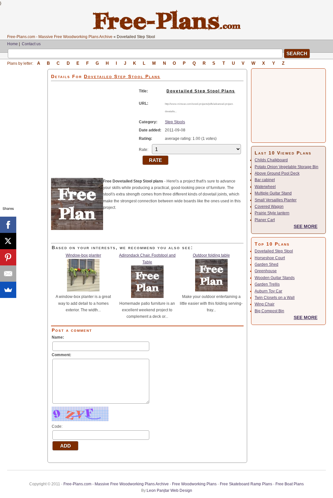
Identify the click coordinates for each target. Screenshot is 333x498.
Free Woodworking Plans (194, 484)
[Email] (8, 273)
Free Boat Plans (289, 484)
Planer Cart (265, 220)
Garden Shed (266, 264)
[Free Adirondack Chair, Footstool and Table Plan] (147, 296)
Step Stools (175, 122)
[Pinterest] (8, 257)
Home (12, 44)
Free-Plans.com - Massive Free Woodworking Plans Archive (60, 36)
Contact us (31, 44)
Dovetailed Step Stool (274, 251)
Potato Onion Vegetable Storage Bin (286, 167)
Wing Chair (264, 304)
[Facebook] (8, 225)
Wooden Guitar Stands (275, 278)
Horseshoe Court (270, 258)
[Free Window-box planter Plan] (83, 290)
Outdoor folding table (211, 255)
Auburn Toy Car (268, 291)
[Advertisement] (27, 166)
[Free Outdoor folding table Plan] (211, 290)
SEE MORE (305, 226)
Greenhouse (266, 271)
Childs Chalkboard (271, 160)
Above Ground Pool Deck (277, 173)
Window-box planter (83, 255)
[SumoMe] (8, 290)
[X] (8, 241)
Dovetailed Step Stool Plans (200, 91)
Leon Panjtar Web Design (169, 490)
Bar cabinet (265, 180)
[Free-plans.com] (167, 29)
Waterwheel (265, 186)
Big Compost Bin (269, 311)
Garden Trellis (267, 284)
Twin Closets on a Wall (275, 297)
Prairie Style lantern (272, 213)
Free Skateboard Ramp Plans (246, 484)
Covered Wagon (269, 206)
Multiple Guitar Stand (273, 193)
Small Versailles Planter (276, 200)
